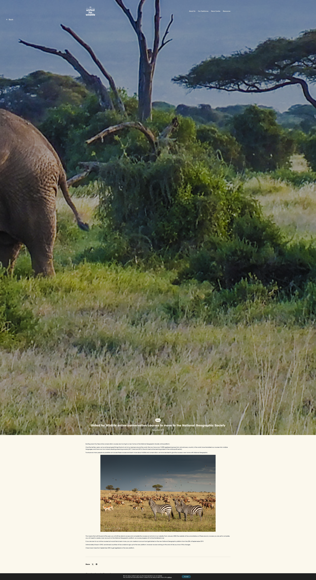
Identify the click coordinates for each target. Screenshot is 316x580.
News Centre (215, 11)
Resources (226, 11)
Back (11, 19)
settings (169, 577)
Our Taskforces (203, 11)
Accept (186, 576)
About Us (192, 11)
